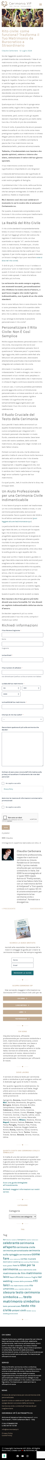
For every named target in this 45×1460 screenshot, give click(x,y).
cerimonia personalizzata (15, 1250)
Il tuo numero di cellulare (12, 668)
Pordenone (27, 1277)
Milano (22, 1120)
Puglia (34, 1277)
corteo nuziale (28, 1259)
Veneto (28, 1311)
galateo (9, 1265)
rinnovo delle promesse (23, 1281)
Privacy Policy (8, 789)
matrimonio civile (29, 1270)
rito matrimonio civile (19, 1286)
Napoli (6, 1122)
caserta (28, 1240)
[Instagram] (27, 1456)
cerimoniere (25, 1254)
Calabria (14, 1240)
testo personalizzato (12, 1306)
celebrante (11, 1243)
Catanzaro (34, 1240)
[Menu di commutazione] (40, 4)
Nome (4, 639)
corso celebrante (15, 1259)
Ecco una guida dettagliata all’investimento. (15, 1184)
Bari (5, 1102)
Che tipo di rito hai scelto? (13, 715)
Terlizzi (21, 1297)
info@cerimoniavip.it (10, 1429)
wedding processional (10, 1313)
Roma (16, 1289)
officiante (19, 1277)
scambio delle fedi (24, 1289)
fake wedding (25, 1262)
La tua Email (7, 655)
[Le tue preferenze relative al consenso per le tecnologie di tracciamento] (4, 1456)
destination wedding (11, 1262)
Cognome (5, 648)
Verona (34, 1311)
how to (16, 1265)
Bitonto (8, 1240)
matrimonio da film (14, 1273)
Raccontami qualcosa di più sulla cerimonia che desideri (20, 728)
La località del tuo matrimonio (14, 702)
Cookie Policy (7, 1435)
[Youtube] (22, 1456)
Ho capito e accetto (13, 783)
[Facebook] (17, 1456)
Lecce (20, 1270)
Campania (21, 1240)
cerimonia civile (25, 1247)
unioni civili (19, 1310)
